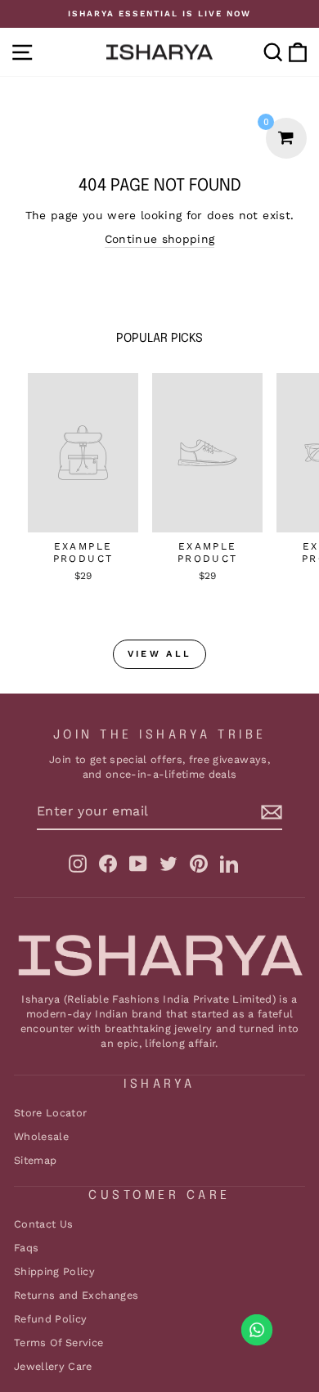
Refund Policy (51, 1319)
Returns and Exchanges (76, 1295)
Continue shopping (160, 238)
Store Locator (51, 1113)
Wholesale (41, 1136)
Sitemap (35, 1160)
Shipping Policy (54, 1271)
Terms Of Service (59, 1342)
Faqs (26, 1248)
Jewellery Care (53, 1366)
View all (159, 654)
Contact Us (43, 1224)
